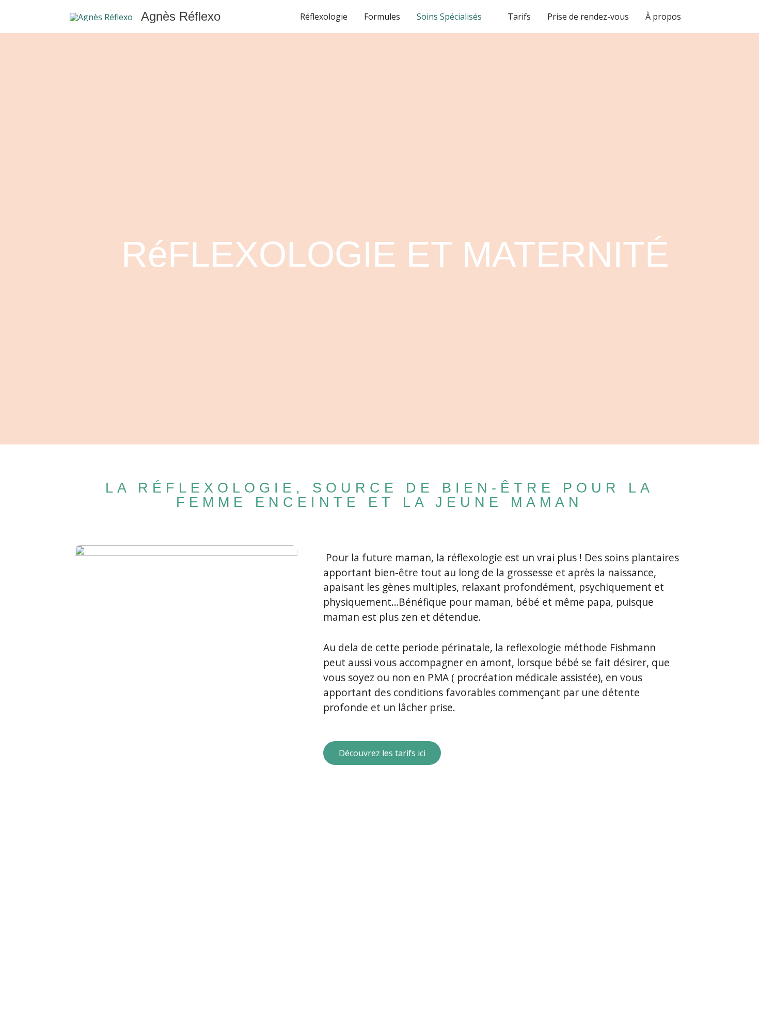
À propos (663, 16)
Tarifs (519, 16)
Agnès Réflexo (180, 16)
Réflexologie (323, 16)
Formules (382, 16)
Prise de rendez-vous (588, 16)
